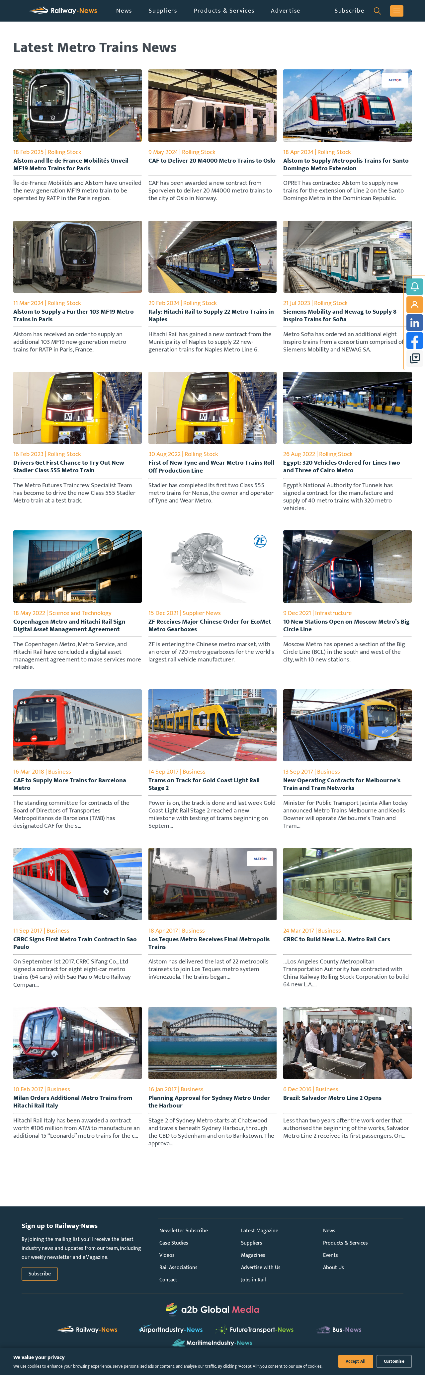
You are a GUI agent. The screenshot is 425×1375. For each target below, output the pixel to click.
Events (330, 1255)
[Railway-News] (63, 10)
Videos (167, 1255)
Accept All (356, 1361)
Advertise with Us (261, 1267)
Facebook (414, 340)
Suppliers (163, 11)
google (414, 358)
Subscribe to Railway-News (414, 286)
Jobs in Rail (253, 1279)
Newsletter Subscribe (183, 1230)
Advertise (285, 11)
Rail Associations (178, 1267)
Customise (394, 1361)
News (124, 11)
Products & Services (224, 11)
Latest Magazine (259, 1230)
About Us (333, 1267)
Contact (168, 1279)
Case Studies (173, 1243)
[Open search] (377, 11)
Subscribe (350, 11)
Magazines (253, 1255)
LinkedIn (414, 322)
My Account (414, 304)
